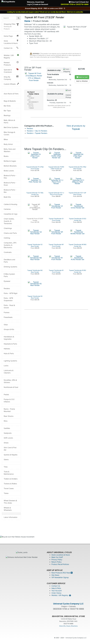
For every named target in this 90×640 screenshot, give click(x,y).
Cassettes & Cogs (10, 214)
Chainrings (8, 228)
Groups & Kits (9, 329)
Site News (55, 575)
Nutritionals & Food (11, 387)
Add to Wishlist (82, 81)
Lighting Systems (10, 361)
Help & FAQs (56, 588)
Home (27, 21)
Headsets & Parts (10, 344)
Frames (6, 312)
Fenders (7, 288)
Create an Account (40, 4)
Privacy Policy (56, 560)
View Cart (75, 2)
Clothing (7, 238)
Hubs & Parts (9, 353)
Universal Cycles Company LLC (68, 603)
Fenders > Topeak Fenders (37, 133)
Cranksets (7, 252)
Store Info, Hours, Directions (68, 626)
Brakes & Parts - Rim (10, 191)
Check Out (84, 2)
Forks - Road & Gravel (9, 306)
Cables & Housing (10, 204)
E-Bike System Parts (9, 275)
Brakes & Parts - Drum (10, 184)
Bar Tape (7, 111)
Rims (5, 421)
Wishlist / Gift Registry (9, 56)
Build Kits (7, 197)
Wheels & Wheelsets (8, 509)
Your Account (56, 591)
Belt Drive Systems (11, 127)
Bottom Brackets (10, 166)
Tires (6, 467)
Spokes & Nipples (10, 455)
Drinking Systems (10, 267)
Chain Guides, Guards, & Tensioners (9, 221)
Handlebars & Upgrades (9, 338)
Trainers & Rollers (10, 484)
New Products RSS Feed (61, 573)
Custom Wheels (10, 84)
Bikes (6, 139)
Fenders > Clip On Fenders (37, 131)
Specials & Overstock (8, 71)
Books (6, 156)
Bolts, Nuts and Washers (9, 150)
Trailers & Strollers (10, 479)
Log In (29, 4)
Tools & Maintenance (9, 473)
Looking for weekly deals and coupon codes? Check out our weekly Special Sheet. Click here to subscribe (45, 12)
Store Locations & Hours (11, 42)
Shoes (6, 443)
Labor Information (10, 517)
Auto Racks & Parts (11, 94)
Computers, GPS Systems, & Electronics (10, 245)
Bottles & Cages (10, 161)
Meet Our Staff (57, 557)
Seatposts (7, 433)
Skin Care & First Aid (10, 448)
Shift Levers (8, 438)
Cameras (7, 209)
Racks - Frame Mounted (9, 410)
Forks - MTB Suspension (8, 299)
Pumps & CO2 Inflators (9, 400)
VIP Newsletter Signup (60, 577)
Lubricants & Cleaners (8, 371)
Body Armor (8, 144)
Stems (6, 459)
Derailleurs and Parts (9, 261)
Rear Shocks (8, 416)
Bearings (7, 115)
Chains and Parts (10, 233)
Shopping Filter (9, 24)
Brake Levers (9, 171)
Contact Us (8, 48)
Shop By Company (7, 78)
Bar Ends (7, 106)
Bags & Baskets (10, 101)
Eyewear (7, 281)
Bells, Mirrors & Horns (9, 121)
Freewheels (8, 317)
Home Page (8, 36)
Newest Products (7, 63)
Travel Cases (9, 488)
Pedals (6, 394)
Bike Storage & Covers (9, 133)
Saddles (7, 428)
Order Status (56, 593)
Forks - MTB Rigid (10, 293)
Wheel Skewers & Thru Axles (10, 502)
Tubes (6, 493)
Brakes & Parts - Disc (10, 176)
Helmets (7, 349)
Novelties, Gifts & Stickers (10, 381)
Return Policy (56, 562)
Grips (6, 325)
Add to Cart (83, 77)
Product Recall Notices (60, 564)
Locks (6, 366)
